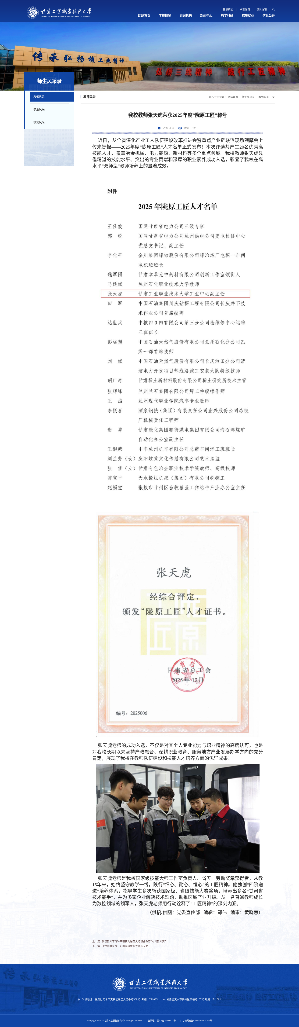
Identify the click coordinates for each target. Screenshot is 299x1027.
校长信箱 (261, 9)
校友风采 (39, 122)
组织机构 (186, 15)
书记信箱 (245, 9)
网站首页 (144, 15)
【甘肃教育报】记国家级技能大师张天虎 (125, 946)
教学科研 (227, 15)
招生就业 (248, 15)
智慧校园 (228, 9)
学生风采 (39, 109)
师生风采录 (248, 96)
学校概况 (165, 15)
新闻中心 (206, 15)
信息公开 (269, 15)
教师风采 (39, 97)
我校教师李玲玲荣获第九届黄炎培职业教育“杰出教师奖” (134, 941)
